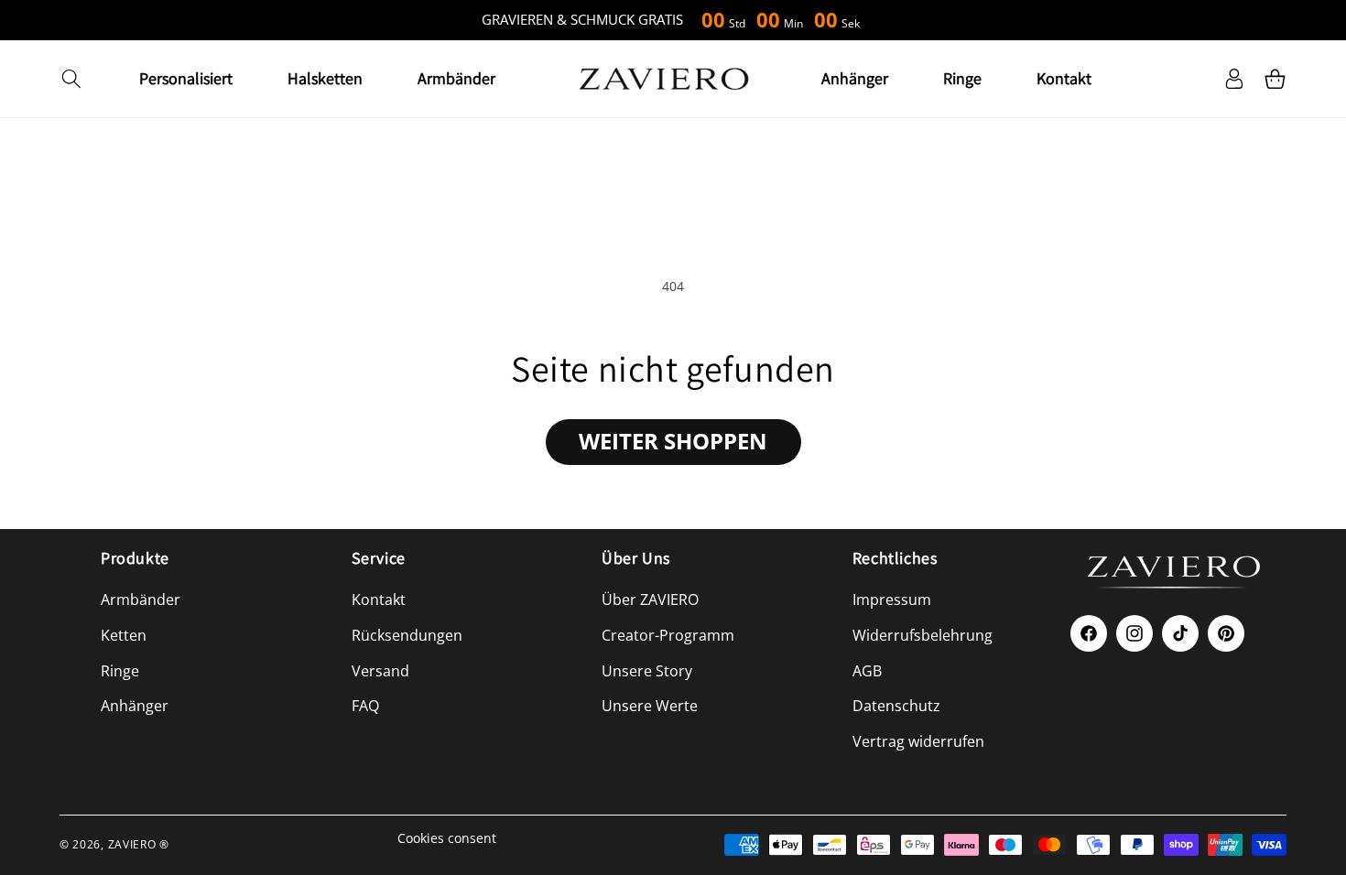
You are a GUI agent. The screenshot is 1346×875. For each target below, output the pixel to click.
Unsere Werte (650, 706)
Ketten (124, 635)
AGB (867, 671)
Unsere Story (647, 671)
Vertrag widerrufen (918, 741)
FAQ (365, 706)
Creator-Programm (668, 635)
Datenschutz (896, 706)
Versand (380, 671)
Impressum (891, 599)
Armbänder (140, 599)
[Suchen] (71, 79)
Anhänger (134, 706)
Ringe (120, 671)
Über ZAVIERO (650, 599)
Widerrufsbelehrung (922, 635)
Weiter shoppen (673, 441)
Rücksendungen (407, 635)
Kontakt (379, 599)
